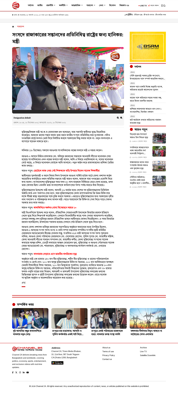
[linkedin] (24, 373)
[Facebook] (12, 373)
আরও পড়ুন (140, 129)
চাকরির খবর (161, 15)
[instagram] (20, 373)
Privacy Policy (108, 355)
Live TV (143, 351)
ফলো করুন (154, 6)
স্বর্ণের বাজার (149, 15)
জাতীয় (40, 5)
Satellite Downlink (147, 355)
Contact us (107, 359)
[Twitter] (16, 373)
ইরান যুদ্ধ (139, 15)
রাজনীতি (50, 5)
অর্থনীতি (62, 5)
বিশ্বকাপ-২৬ (124, 5)
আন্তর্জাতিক (76, 5)
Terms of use (108, 351)
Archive (143, 347)
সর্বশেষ (31, 5)
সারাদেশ (89, 5)
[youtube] (27, 373)
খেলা (101, 5)
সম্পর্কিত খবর (25, 304)
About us (106, 347)
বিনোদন (112, 5)
